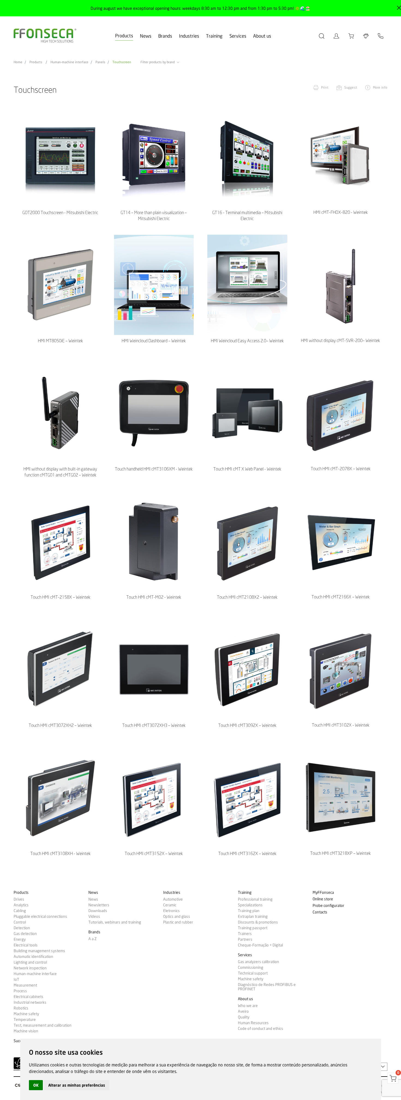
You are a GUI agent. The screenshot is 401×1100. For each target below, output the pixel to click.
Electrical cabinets (28, 996)
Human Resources (253, 1023)
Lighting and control (30, 962)
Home (18, 62)
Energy (20, 939)
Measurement (25, 985)
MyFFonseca (323, 893)
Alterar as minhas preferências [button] (76, 1085)
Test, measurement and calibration (42, 1025)
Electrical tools (26, 945)
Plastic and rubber (178, 922)
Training (214, 36)
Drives (19, 899)
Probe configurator (328, 906)
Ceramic (169, 905)
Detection (22, 928)
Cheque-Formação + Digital (260, 945)
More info (380, 87)
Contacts (320, 912)
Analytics (21, 905)
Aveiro (243, 1011)
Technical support (253, 973)
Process (20, 991)
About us (262, 36)
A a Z (92, 939)
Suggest (350, 87)
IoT (16, 979)
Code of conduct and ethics (260, 1028)
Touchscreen (121, 62)
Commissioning (250, 967)
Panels (100, 62)
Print (324, 87)
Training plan (248, 911)
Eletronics (171, 911)
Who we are (248, 1005)
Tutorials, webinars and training (114, 922)
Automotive (173, 899)
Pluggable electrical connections (40, 916)
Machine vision (26, 1031)
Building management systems (39, 951)
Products (124, 35)
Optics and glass (176, 916)
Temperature (25, 1019)
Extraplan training (253, 916)
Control (20, 922)
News (145, 36)
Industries (189, 36)
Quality (243, 1017)
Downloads (97, 911)
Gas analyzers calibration (258, 962)
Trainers (245, 933)
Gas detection (25, 933)
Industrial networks (30, 1002)
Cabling (20, 911)
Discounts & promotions (258, 922)
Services (237, 36)
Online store (323, 899)
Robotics (21, 1008)
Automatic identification (33, 956)
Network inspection (30, 968)
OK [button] (35, 1085)
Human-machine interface (69, 62)
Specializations (250, 905)
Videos (94, 916)
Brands (165, 36)
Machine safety (26, 1014)
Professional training (255, 899)
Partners (245, 939)
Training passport (252, 928)
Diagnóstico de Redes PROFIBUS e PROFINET (267, 986)
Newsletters (98, 905)
